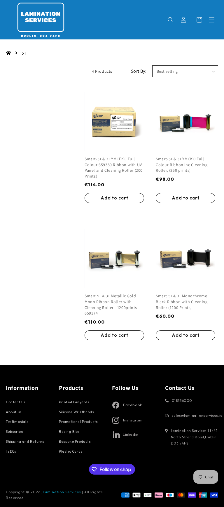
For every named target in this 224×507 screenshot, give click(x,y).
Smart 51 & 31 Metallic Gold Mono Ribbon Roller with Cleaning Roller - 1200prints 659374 (111, 304)
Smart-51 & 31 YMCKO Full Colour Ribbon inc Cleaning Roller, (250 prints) (182, 164)
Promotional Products (78, 421)
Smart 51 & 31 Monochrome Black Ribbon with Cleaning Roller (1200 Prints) (182, 301)
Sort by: (138, 71)
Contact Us (16, 402)
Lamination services (62, 492)
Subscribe (14, 431)
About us (14, 412)
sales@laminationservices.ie (197, 415)
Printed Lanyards (74, 402)
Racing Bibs (69, 431)
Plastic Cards (71, 451)
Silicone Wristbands (76, 412)
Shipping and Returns (25, 441)
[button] (211, 19)
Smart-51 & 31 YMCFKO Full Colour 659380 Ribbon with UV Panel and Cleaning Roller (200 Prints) (114, 167)
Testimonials (17, 421)
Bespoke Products (75, 441)
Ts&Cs (11, 451)
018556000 (182, 400)
